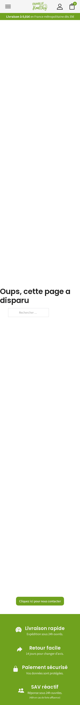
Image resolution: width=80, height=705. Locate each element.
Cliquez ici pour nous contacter (40, 601)
